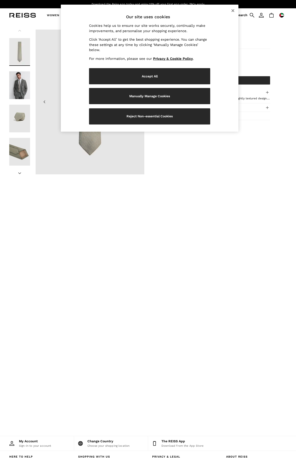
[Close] (233, 10)
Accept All (150, 76)
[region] (149, 68)
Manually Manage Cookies (149, 96)
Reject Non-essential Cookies (149, 116)
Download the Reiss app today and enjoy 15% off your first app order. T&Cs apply (148, 4)
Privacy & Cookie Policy (173, 59)
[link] (244, 15)
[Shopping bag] (271, 15)
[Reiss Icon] (22, 15)
